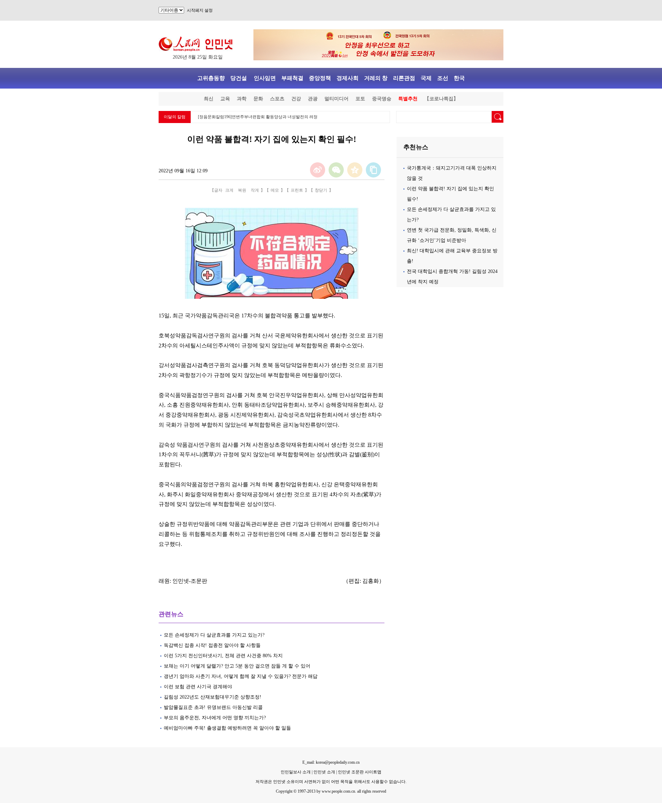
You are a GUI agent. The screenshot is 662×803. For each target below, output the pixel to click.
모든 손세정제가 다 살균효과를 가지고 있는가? (214, 635)
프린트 (297, 190)
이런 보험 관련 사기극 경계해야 (198, 686)
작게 (255, 190)
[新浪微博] (317, 169)
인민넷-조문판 (189, 581)
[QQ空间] (354, 169)
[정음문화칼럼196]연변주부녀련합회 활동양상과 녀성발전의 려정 (258, 116)
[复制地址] (373, 169)
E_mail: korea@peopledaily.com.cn (331, 762)
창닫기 (321, 190)
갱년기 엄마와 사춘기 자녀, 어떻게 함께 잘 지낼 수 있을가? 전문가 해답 (241, 676)
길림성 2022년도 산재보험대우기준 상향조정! (212, 697)
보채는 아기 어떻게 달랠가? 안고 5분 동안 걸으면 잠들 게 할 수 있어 (237, 666)
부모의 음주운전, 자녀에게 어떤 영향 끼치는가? (215, 717)
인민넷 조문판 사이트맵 (359, 772)
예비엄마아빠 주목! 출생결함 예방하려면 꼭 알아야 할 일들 (227, 728)
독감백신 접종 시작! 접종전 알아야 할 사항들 (212, 645)
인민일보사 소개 (296, 772)
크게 (229, 190)
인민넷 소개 (323, 772)
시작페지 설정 (200, 10)
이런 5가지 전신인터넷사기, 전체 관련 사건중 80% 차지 (223, 655)
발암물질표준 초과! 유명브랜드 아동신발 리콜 (213, 707)
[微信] (336, 169)
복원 (242, 190)
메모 (275, 190)
